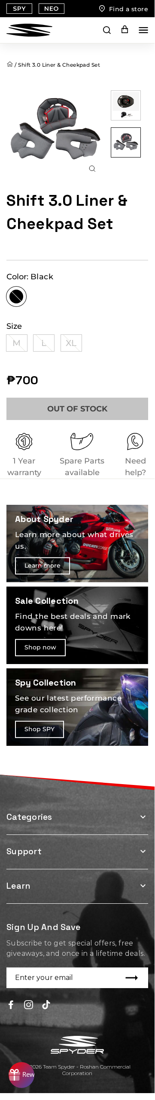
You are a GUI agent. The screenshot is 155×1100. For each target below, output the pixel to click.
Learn (18, 885)
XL (71, 343)
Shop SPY (39, 729)
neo (51, 8)
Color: (29, 276)
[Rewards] (21, 1075)
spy (19, 8)
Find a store (128, 9)
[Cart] (118, 29)
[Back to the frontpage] (10, 65)
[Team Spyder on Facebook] (10, 1004)
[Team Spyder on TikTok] (46, 1004)
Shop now (40, 647)
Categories (29, 816)
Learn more (42, 565)
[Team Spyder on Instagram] (28, 1004)
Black (16, 296)
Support (24, 851)
